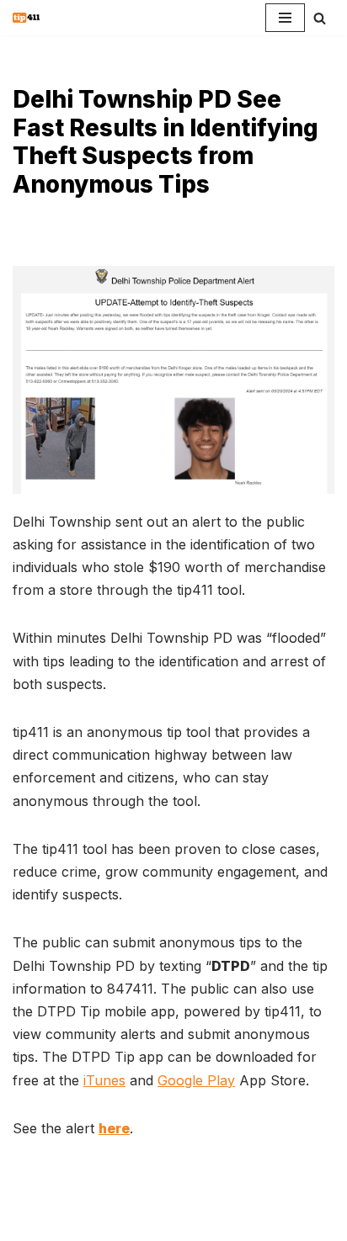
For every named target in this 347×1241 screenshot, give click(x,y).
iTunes (104, 1080)
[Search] (319, 18)
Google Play (196, 1080)
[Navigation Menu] (285, 17)
